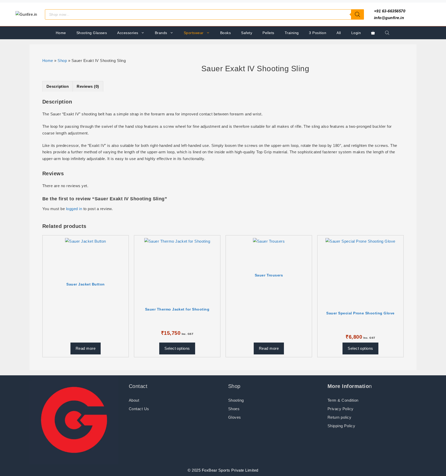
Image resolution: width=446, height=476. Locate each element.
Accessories (127, 33)
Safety (246, 33)
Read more (85, 348)
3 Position (317, 33)
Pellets (268, 33)
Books (225, 33)
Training (292, 33)
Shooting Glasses (91, 33)
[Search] (357, 14)
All (339, 33)
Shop (62, 60)
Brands (161, 33)
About (134, 400)
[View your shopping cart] (373, 32)
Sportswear (194, 33)
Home (61, 33)
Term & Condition (343, 400)
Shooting (236, 400)
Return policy (339, 417)
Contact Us (139, 409)
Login (356, 33)
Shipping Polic (340, 426)
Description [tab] (57, 86)
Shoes (234, 409)
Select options (177, 348)
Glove (233, 417)
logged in (74, 209)
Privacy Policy (341, 409)
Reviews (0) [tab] (88, 86)
